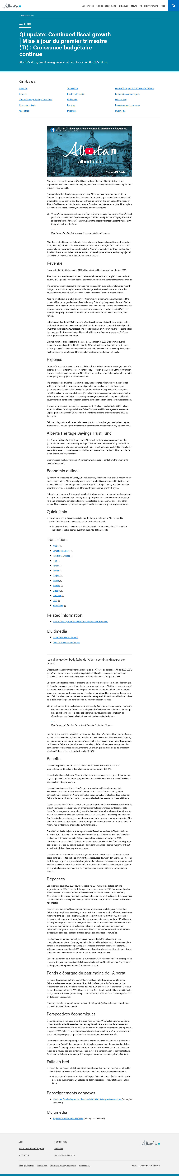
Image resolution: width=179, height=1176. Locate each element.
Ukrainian (57, 595)
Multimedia (72, 99)
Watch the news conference (65, 637)
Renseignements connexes (127, 105)
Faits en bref (120, 99)
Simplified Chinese (61, 550)
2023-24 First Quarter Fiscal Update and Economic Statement (80, 621)
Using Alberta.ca (26, 1165)
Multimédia (120, 110)
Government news (27, 15)
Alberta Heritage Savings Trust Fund (35, 99)
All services (88, 5)
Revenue (23, 88)
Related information (76, 93)
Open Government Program (31, 1148)
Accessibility (84, 1165)
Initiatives (123, 5)
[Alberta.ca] (11, 5)
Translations (72, 88)
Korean (56, 565)
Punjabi (56, 575)
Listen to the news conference (66, 642)
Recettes (71, 105)
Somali (56, 580)
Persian (56, 570)
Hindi (55, 560)
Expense (23, 93)
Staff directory (60, 1141)
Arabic (56, 545)
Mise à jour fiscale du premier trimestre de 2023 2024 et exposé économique (87, 1099)
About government (149, 5)
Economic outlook (27, 105)
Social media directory (64, 1155)
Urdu (55, 600)
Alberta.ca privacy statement (63, 1165)
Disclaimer (42, 1165)
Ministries (58, 1148)
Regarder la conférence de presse (68, 1118)
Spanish (56, 585)
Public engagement (106, 5)
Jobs (163, 5)
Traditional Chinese (61, 555)
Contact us (24, 1155)
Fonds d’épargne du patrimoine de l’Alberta (134, 88)
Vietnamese (58, 605)
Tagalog (56, 590)
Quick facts (24, 110)
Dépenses (71, 110)
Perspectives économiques (127, 93)
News (134, 5)
